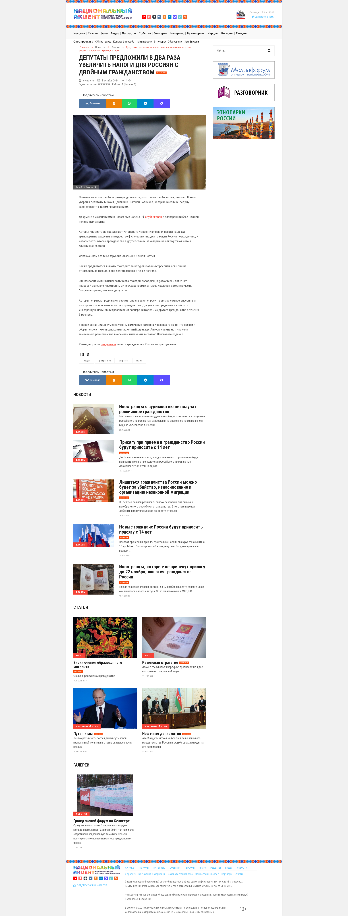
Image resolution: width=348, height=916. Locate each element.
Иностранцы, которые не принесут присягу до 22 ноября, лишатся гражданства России (162, 571)
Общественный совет (207, 874)
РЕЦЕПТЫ (215, 867)
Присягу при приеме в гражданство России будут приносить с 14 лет (162, 445)
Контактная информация (151, 874)
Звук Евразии (191, 41)
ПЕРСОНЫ (190, 867)
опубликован (153, 217)
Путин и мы (83, 734)
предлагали (108, 344)
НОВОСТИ (242, 867)
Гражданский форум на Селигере (101, 821)
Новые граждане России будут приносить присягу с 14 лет (161, 529)
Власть (80, 431)
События (81, 813)
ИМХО (79, 655)
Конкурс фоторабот (124, 41)
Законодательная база (180, 874)
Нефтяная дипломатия (161, 734)
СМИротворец (103, 41)
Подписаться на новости (91, 885)
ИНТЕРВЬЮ (159, 867)
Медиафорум (145, 41)
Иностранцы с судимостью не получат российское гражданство (157, 409)
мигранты (123, 360)
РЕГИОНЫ (144, 867)
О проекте (130, 874)
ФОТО (203, 867)
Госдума (86, 360)
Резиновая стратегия (160, 662)
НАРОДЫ (129, 867)
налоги (139, 360)
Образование (175, 41)
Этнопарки (160, 41)
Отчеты (239, 874)
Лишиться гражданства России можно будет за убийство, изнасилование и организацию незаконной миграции (158, 487)
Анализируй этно (87, 726)
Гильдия (241, 33)
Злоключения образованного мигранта (97, 664)
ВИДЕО (229, 867)
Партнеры (226, 874)
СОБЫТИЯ (175, 867)
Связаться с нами (264, 16)
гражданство (105, 360)
